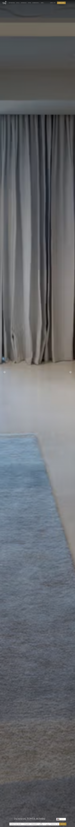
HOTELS (17, 2)
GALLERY (62, 819)
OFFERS (29, 2)
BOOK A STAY (61, 2)
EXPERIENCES (24, 2)
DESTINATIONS (12, 2)
